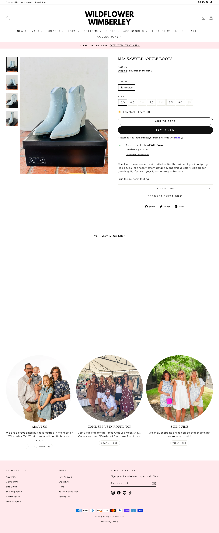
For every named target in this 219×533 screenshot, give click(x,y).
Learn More (109, 443)
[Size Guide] (179, 388)
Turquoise (127, 87)
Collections (108, 36)
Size (121, 96)
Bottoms (91, 30)
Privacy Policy (13, 501)
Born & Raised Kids (68, 491)
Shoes (111, 30)
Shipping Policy (14, 491)
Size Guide (40, 2)
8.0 (161, 102)
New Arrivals (28, 30)
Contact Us (12, 2)
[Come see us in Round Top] (109, 388)
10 (189, 102)
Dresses (54, 30)
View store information (137, 154)
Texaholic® (161, 30)
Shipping (122, 70)
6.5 (132, 102)
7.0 (142, 102)
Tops (72, 30)
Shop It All (64, 481)
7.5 (151, 102)
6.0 (123, 102)
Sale (195, 30)
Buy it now (165, 130)
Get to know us (39, 447)
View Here (180, 443)
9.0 (180, 102)
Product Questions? (165, 196)
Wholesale (26, 2)
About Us (11, 476)
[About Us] (39, 388)
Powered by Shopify (109, 521)
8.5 (171, 102)
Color (123, 81)
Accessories (134, 30)
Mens (179, 30)
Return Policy (13, 496)
